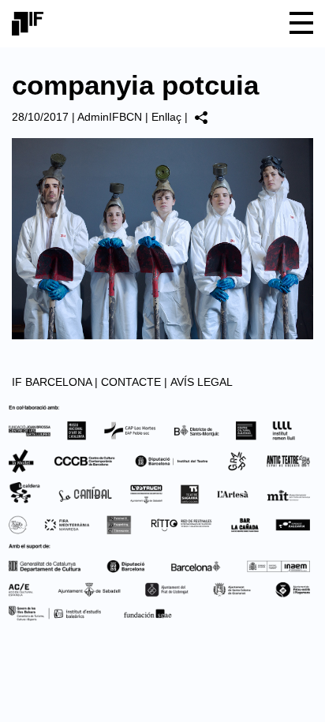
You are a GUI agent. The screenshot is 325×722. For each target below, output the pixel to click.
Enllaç (166, 116)
